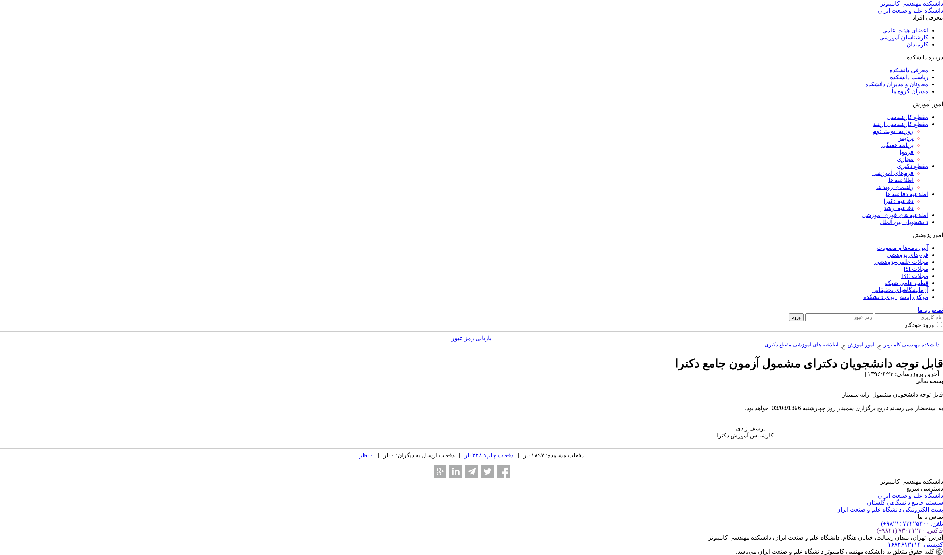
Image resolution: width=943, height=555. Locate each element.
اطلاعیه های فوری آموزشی (895, 215)
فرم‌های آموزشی (893, 173)
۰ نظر (366, 455)
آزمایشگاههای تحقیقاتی (900, 290)
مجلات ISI (916, 269)
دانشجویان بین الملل (904, 222)
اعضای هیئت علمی (905, 30)
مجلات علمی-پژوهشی (901, 262)
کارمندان (917, 44)
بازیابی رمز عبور (471, 338)
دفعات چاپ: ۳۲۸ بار (489, 455)
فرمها (907, 152)
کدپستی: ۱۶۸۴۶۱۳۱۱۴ (915, 544)
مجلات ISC (914, 276)
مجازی (905, 159)
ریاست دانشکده (909, 77)
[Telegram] (471, 471)
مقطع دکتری (912, 166)
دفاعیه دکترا (899, 201)
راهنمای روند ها (895, 187)
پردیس (905, 138)
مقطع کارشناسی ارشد (900, 124)
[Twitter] (487, 471)
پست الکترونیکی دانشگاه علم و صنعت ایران (889, 509)
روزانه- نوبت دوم (893, 131)
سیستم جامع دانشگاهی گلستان (905, 502)
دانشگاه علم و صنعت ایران (910, 495)
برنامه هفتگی (897, 145)
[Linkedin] (455, 471)
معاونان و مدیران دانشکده (896, 84)
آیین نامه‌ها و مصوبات (902, 248)
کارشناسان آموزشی (903, 37)
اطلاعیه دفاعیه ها (907, 194)
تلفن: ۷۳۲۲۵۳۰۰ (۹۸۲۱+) (912, 523)
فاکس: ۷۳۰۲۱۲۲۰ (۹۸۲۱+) (910, 530)
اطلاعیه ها (901, 180)
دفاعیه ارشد (899, 208)
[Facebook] (503, 471)
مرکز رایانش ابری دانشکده (895, 297)
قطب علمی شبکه (906, 283)
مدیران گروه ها (909, 91)
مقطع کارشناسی (907, 117)
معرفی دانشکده (909, 70)
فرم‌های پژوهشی (907, 255)
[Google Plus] (440, 471)
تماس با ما (930, 310)
